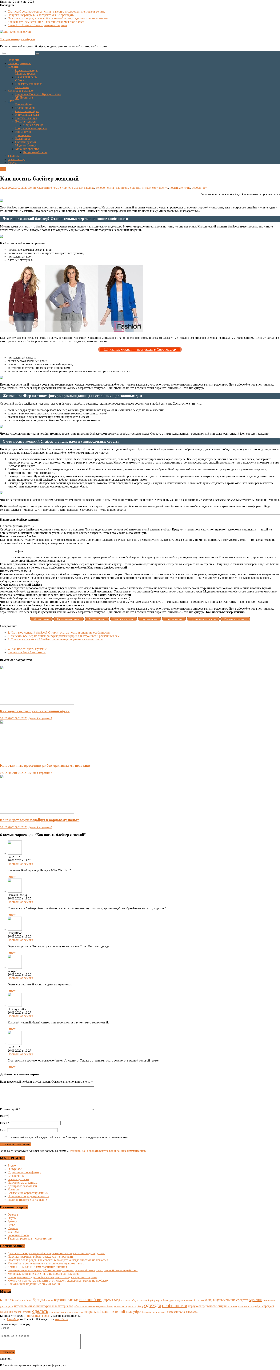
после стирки (218, 1306)
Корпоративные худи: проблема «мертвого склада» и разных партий (52, 1277)
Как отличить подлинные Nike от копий (34, 1284)
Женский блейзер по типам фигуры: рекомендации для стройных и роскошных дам (63, 636)
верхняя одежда (66, 1300)
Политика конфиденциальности (28, 1196)
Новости (13, 59)
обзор (140, 1306)
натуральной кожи (27, 1306)
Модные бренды (26, 145)
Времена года (16, 159)
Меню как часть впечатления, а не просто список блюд (43, 1273)
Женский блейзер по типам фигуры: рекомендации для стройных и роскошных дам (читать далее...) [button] (65, 598)
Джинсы (13, 1231)
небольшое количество (84, 1306)
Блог (11, 101)
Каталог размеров (19, 63)
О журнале (15, 1168)
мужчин (255, 1300)
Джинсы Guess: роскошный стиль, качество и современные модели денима (56, 11)
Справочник (16, 1175)
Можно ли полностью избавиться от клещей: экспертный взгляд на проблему (58, 1280)
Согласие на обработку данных (28, 1192)
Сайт (3, 1130)
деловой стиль (105, 187)
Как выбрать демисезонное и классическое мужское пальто (46, 21)
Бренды (13, 1221)
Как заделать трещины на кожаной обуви (35, 711)
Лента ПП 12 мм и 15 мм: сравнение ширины (37, 25)
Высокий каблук (26, 118)
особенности (200, 187)
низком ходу (150, 187)
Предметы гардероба (28, 83)
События (13, 66)
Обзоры (20, 80)
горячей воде (162, 1300)
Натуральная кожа (27, 114)
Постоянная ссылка (20, 863)
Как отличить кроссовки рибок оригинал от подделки (45, 765)
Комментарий (10, 1109)
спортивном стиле (75, 1312)
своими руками (22, 1311)
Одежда (13, 1214)
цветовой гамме (176, 1311)
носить (163, 187)
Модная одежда (33, 124)
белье (29, 1300)
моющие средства (236, 1300)
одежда (152, 1305)
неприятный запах (104, 1306)
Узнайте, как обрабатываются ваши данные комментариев (108, 1150)
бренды (39, 1300)
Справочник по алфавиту (24, 1172)
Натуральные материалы (31, 128)
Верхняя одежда (25, 121)
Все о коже (22, 87)
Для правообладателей (22, 1186)
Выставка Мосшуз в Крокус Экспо (38, 94)
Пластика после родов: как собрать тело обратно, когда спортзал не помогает (58, 18)
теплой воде (123, 1312)
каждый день (214, 1300)
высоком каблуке (83, 187)
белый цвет (18, 1300)
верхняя (49, 1300)
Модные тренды (25, 73)
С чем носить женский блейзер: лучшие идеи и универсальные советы (55, 639)
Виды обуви (23, 131)
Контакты (14, 1189)
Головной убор (25, 107)
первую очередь (198, 1306)
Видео (12, 1165)
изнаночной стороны (194, 1300)
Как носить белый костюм (27, 652)
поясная (232, 1306)
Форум (12, 162)
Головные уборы (18, 1235)
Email (4, 1123)
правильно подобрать (250, 1306)
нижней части (120, 1306)
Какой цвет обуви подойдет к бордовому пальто (39, 820)
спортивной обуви (57, 1312)
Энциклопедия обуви (17, 39)
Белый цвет (22, 138)
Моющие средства (27, 148)
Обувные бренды (26, 70)
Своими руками (25, 142)
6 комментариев (60, 187)
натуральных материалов (56, 1306)
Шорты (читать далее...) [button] (15, 570)
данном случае (176, 1300)
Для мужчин (23, 135)
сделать (40, 1311)
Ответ (11, 876)
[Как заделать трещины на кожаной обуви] (37, 703)
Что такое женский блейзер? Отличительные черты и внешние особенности (59, 632)
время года (112, 1300)
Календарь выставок (21, 90)
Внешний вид (24, 104)
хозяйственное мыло (155, 1311)
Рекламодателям (18, 1179)
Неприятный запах (35, 152)
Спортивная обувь (27, 111)
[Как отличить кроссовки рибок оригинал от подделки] (37, 758)
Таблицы (13, 155)
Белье (11, 1224)
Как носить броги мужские (27, 648)
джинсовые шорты (128, 187)
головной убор (147, 1300)
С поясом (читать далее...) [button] (17, 526)
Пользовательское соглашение (27, 1199)
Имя (4, 1116)
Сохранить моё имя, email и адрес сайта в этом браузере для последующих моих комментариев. (67, 1137)
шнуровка (192, 1311)
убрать (138, 1312)
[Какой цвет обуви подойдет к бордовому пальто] (37, 812)
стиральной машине (99, 1312)
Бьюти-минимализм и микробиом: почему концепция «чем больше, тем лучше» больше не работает (73, 1270)
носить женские (180, 187)
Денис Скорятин (39, 187)
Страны (13, 1228)
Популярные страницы (23, 1182)
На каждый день (26, 77)
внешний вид (91, 1299)
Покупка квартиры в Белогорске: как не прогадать (41, 15)
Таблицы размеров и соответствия (30, 1238)
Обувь (12, 1218)
